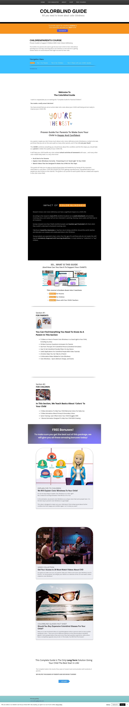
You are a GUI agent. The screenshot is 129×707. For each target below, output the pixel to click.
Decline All (115, 704)
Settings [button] (108, 704)
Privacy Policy (59, 704)
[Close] (127, 704)
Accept (122, 704)
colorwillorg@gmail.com (37, 701)
